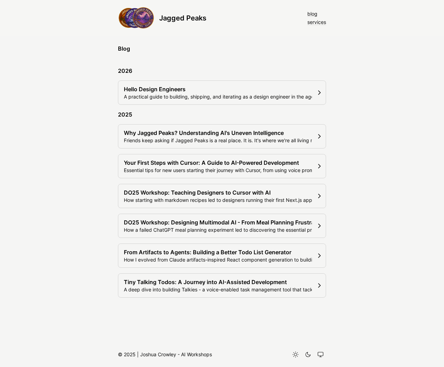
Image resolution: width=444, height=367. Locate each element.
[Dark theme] (308, 354)
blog (312, 14)
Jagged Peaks (182, 18)
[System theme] (320, 354)
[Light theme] (295, 354)
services (316, 22)
